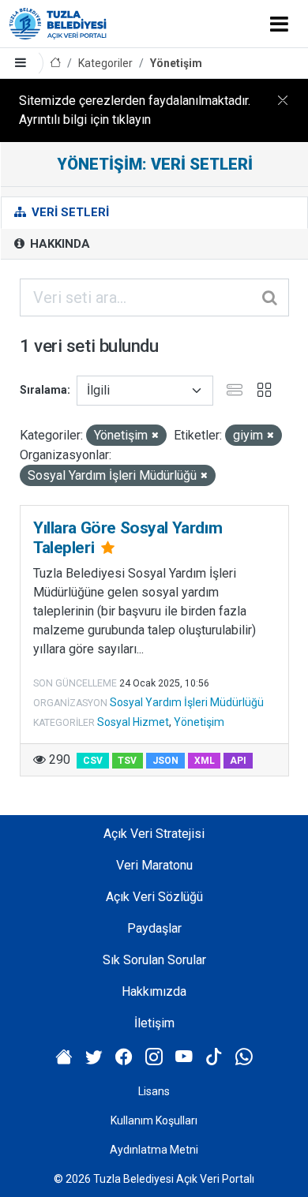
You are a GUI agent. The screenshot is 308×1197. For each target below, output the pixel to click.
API (238, 760)
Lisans (154, 1091)
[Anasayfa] (55, 63)
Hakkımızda (154, 991)
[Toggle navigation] (279, 23)
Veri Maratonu (154, 865)
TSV (127, 760)
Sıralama (43, 389)
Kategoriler (105, 63)
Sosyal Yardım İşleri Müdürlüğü (187, 702)
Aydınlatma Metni (154, 1149)
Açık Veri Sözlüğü (154, 896)
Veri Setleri (68, 212)
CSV (93, 760)
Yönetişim (176, 63)
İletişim (154, 1023)
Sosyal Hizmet (133, 722)
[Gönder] (271, 297)
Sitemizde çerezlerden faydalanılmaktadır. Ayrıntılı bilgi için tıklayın (134, 110)
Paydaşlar (154, 928)
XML (204, 760)
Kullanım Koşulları (154, 1120)
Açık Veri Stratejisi (154, 833)
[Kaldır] (155, 436)
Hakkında (58, 244)
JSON (165, 760)
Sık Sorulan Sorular (154, 959)
